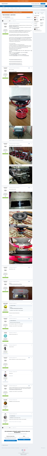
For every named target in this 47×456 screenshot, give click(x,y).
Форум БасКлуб (4, 3)
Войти (24, 439)
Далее (9, 427)
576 (6, 351)
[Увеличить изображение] (12, 57)
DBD (5, 371)
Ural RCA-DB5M (15, 55)
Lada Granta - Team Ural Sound (13, 25)
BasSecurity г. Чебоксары (12, 26)
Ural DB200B (18, 52)
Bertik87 (43, 19)
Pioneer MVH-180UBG (14, 54)
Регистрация (43, 3)
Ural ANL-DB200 (22, 286)
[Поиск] (44, 6)
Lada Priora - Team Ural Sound (19, 30)
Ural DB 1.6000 (14, 191)
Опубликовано (13, 23)
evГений (5, 332)
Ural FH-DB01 (13, 286)
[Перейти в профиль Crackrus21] (3, 17)
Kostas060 (5, 399)
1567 (7, 420)
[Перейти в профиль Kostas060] (5, 403)
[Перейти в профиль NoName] (5, 348)
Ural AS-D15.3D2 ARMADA (16, 210)
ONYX (36, 19)
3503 (7, 30)
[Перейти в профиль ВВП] (5, 417)
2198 (7, 406)
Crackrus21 (5, 23)
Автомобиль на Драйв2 (15, 28)
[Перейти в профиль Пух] (35, 17)
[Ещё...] (31, 23)
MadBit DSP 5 (24, 54)
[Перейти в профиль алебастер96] (5, 307)
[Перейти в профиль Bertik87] (40, 19)
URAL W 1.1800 (17, 50)
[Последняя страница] (11, 20)
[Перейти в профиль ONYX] (35, 19)
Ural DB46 (26, 52)
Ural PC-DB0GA (18, 38)
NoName (5, 345)
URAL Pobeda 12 (16, 53)
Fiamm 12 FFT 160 (21, 45)
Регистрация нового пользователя (10, 440)
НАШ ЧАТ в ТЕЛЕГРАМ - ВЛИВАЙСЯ (17, 12)
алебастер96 (5, 303)
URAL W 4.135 (27, 50)
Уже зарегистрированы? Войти (35, 3)
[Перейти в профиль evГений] (5, 336)
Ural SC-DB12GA (26, 55)
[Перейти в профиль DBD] (5, 375)
